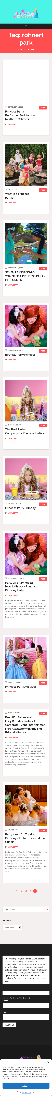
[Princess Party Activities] (26, 658)
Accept (26, 1086)
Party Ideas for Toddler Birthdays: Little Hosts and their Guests (26, 838)
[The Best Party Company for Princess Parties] (26, 400)
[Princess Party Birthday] (26, 479)
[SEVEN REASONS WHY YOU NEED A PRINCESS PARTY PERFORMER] (26, 243)
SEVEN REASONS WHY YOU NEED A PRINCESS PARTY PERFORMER (25, 276)
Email (5, 1012)
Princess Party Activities (20, 686)
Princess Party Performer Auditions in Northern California (20, 115)
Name (5, 1000)
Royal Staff (13, 124)
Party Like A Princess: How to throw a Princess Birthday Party (21, 586)
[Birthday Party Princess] (26, 326)
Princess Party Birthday (20, 508)
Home (20, 49)
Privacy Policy (27, 1093)
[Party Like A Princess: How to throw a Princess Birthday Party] (26, 554)
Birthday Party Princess (20, 354)
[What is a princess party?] (26, 165)
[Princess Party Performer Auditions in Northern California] (26, 83)
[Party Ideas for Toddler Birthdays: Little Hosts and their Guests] (26, 805)
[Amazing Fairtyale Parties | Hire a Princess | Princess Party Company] (26, 13)
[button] (48, 1062)
